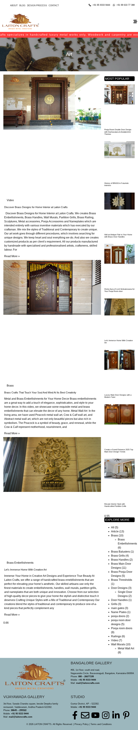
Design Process (37, 5)
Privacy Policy (82, 724)
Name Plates (119, 612)
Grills (114, 604)
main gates (117, 608)
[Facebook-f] (75, 715)
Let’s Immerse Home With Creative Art (25, 569)
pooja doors (118, 616)
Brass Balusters (120, 551)
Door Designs (119, 587)
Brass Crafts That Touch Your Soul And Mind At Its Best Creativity (40, 392)
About (14, 5)
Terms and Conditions (101, 724)
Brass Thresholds (121, 579)
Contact (54, 5)
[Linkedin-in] (116, 715)
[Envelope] (85, 715)
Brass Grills (118, 555)
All (112, 527)
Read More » (12, 256)
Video (114, 640)
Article (115, 531)
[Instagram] (105, 715)
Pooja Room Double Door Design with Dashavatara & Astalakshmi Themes (117, 132)
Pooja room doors (121, 628)
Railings (116, 636)
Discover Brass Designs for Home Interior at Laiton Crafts (36, 207)
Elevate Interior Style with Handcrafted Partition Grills (115, 505)
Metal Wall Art (126, 648)
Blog (22, 5)
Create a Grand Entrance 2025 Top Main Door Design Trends (118, 451)
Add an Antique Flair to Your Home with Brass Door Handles (118, 236)
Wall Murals (118, 644)
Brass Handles (120, 559)
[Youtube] (95, 715)
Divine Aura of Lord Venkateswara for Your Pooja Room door (119, 290)
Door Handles (119, 600)
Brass (114, 535)
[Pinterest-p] (126, 715)
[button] (135, 21)
